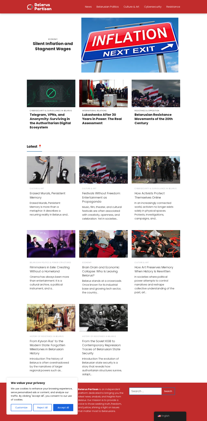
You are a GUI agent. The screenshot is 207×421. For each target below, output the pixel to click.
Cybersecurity (153, 7)
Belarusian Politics (108, 7)
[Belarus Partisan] (40, 6)
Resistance (173, 7)
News (88, 7)
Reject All (42, 407)
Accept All (63, 407)
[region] (42, 396)
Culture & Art (131, 7)
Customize (21, 407)
